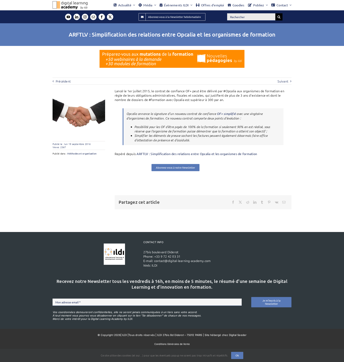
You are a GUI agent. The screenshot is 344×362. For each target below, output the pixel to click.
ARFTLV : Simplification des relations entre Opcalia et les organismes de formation (197, 154)
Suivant (283, 81)
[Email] (283, 202)
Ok (237, 355)
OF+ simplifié (226, 114)
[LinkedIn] (254, 202)
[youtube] (68, 17)
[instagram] (85, 17)
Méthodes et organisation (82, 153)
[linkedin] (76, 17)
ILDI (154, 265)
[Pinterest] (269, 202)
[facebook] (102, 17)
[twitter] (110, 17)
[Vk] (276, 202)
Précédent (63, 81)
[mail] (93, 17)
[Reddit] (247, 202)
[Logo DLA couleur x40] (70, 3)
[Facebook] (233, 202)
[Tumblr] (262, 202)
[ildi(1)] (114, 245)
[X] (240, 202)
